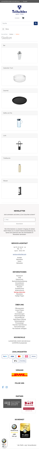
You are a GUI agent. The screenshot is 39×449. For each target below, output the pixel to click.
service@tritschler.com (19, 254)
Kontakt (19, 257)
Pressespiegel (19, 323)
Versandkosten (19, 283)
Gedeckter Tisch (8, 68)
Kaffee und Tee (7, 113)
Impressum (19, 275)
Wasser (5, 180)
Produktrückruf (19, 288)
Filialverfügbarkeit (19, 315)
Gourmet (5, 90)
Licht (4, 135)
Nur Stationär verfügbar (20, 328)
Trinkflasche (6, 158)
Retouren (19, 286)
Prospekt (25, 1)
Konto (19, 261)
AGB (19, 277)
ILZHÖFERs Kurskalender (19, 343)
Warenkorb (19, 259)
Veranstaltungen (19, 314)
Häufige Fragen (19, 296)
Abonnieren (19, 223)
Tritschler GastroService (19, 325)
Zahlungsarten (19, 285)
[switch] (4, 446)
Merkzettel (19, 263)
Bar (4, 45)
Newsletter (19, 294)
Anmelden (17, 18)
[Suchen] (36, 23)
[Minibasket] (23, 18)
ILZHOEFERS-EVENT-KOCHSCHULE (10, 1)
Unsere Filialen (19, 310)
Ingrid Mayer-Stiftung (19, 319)
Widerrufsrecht (19, 290)
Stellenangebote (19, 321)
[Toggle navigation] (3, 29)
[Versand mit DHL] (19, 374)
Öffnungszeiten (19, 308)
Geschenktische (19, 317)
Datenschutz (19, 279)
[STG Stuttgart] (12, 403)
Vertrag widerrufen (19, 292)
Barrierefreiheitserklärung (19, 281)
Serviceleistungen (19, 326)
